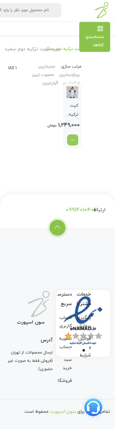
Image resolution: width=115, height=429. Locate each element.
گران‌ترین (50, 83)
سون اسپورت (63, 412)
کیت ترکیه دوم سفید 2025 (73, 111)
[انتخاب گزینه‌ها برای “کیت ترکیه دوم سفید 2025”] (72, 140)
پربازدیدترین (69, 75)
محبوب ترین (43, 75)
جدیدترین (46, 66)
